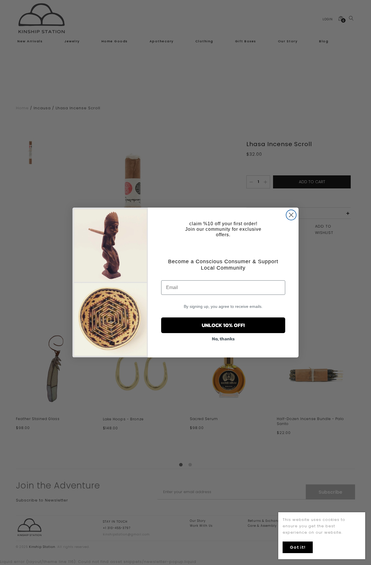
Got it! (297, 547)
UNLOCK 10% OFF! (223, 325)
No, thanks (223, 338)
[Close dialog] (291, 215)
